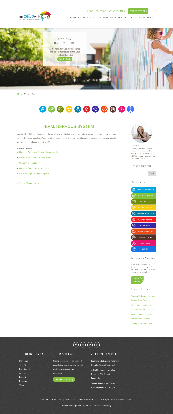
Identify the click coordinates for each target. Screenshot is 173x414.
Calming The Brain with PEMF (142, 323)
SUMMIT (151, 17)
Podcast (22, 377)
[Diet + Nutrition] (51, 112)
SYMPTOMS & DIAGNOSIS (100, 17)
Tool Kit (22, 365)
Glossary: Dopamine (28, 163)
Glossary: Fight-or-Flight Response (34, 174)
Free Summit (24, 369)
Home (73, 17)
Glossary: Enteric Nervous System (34, 168)
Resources (23, 381)
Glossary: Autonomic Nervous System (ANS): (39, 152)
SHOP (90, 11)
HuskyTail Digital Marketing (98, 405)
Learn (118, 17)
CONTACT (101, 11)
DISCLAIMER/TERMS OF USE (87, 400)
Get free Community (64, 379)
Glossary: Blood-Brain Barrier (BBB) (35, 157)
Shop (21, 385)
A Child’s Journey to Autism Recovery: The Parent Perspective (103, 374)
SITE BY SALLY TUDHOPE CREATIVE (119, 400)
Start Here (23, 361)
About (81, 17)
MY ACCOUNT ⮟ (117, 11)
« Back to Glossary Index (28, 183)
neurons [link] (41, 134)
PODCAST (140, 17)
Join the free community (137, 280)
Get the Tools (65, 59)
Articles (129, 17)
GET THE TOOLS (138, 11)
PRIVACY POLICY (70, 400)
